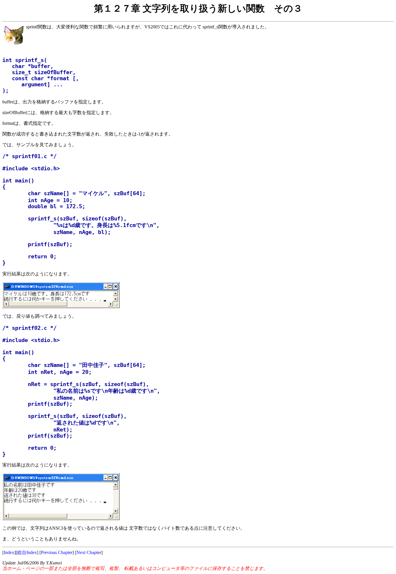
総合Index (27, 552)
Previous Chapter (56, 552)
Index (9, 552)
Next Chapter (89, 552)
